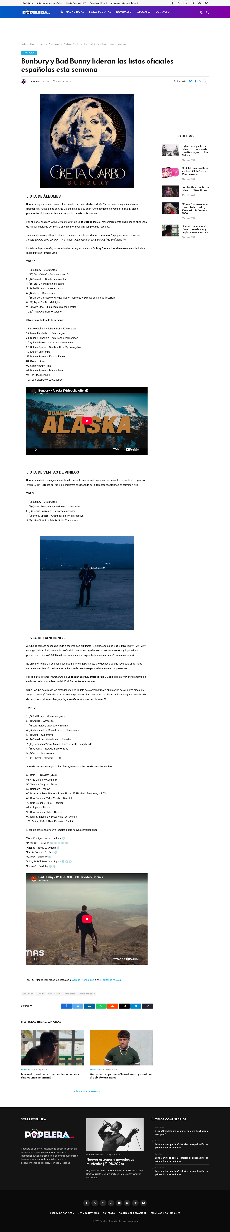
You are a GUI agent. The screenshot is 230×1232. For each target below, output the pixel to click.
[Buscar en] (207, 12)
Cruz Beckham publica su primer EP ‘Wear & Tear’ (195, 189)
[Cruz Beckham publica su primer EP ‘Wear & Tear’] (170, 191)
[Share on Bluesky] (190, 81)
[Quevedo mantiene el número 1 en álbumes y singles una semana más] (52, 1048)
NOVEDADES (123, 12)
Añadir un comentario (87, 1091)
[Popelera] (36, 12)
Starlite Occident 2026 (76, 3)
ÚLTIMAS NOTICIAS (72, 12)
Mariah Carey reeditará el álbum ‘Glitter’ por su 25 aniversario (195, 171)
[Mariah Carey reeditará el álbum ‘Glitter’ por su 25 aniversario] (170, 172)
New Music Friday (95, 1155)
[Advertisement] (115, 31)
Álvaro (34, 81)
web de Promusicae (83, 979)
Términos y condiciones (165, 1213)
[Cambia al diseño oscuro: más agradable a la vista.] (201, 12)
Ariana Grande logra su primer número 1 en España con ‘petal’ (181, 1133)
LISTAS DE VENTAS (100, 12)
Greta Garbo (54, 994)
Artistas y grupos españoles (49, 3)
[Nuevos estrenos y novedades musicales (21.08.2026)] (115, 1134)
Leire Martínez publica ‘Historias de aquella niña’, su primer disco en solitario (181, 1146)
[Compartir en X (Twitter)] (200, 81)
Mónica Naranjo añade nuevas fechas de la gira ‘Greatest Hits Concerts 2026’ (195, 209)
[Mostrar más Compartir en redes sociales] (206, 81)
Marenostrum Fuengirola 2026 (124, 3)
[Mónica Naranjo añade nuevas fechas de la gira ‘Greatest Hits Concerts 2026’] (170, 208)
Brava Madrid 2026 (98, 3)
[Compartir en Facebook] (195, 81)
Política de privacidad (133, 1213)
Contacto (109, 1213)
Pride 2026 (28, 3)
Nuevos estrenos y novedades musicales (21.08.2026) (110, 1162)
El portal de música (110, 979)
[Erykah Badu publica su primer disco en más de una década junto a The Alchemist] (170, 150)
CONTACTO (163, 12)
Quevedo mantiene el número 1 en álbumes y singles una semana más (50, 1076)
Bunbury (41, 994)
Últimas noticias (88, 1213)
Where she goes (87, 994)
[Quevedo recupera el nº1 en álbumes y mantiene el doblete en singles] (121, 1048)
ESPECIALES (143, 12)
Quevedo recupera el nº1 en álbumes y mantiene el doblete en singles (121, 1076)
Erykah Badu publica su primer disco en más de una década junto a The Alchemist (195, 151)
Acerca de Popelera (62, 1213)
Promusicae (29, 53)
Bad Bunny (28, 994)
